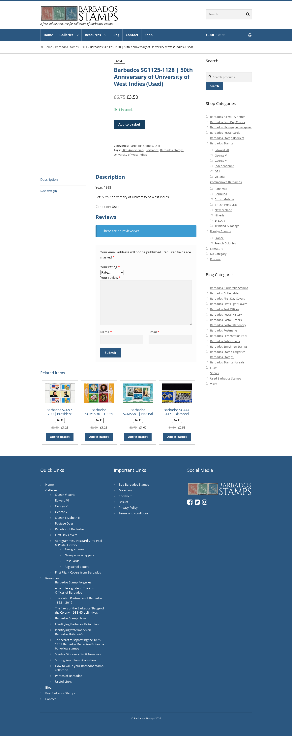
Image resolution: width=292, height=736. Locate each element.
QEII (84, 47)
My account (126, 490)
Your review (110, 277)
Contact (132, 35)
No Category (218, 254)
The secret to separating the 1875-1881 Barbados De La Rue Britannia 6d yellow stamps (79, 644)
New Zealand (223, 210)
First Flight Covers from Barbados (78, 572)
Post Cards (72, 561)
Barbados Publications (225, 341)
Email (154, 332)
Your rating (110, 267)
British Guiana (224, 199)
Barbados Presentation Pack (228, 336)
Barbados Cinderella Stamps (229, 288)
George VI (221, 160)
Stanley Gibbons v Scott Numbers (78, 654)
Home (48, 35)
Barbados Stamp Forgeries (227, 352)
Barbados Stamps (67, 47)
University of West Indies (130, 155)
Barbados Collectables (225, 293)
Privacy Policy (128, 507)
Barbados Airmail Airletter (227, 117)
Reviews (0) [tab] (48, 191)
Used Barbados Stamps (225, 378)
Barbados (152, 150)
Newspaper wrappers (79, 555)
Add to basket (129, 124)
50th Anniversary (133, 150)
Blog (115, 35)
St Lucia (220, 220)
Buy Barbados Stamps (60, 693)
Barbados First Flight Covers (228, 304)
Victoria (220, 177)
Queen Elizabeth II (67, 518)
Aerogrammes (74, 549)
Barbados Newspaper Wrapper (230, 127)
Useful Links (63, 681)
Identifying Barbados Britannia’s (77, 624)
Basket (123, 502)
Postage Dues (64, 523)
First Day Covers (66, 535)
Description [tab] (49, 179)
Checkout (125, 496)
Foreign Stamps (220, 231)
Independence (224, 166)
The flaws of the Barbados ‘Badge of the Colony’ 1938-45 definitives (79, 610)
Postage (215, 259)
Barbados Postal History (226, 314)
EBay (213, 368)
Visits (213, 384)
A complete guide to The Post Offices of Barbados (75, 590)
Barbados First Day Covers (227, 122)
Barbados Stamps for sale (227, 362)
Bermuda (221, 194)
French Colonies (225, 243)
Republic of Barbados (69, 529)
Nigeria (219, 215)
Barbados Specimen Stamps (229, 346)
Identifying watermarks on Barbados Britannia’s (73, 632)
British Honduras (226, 205)
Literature (216, 249)
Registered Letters (77, 567)
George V (221, 155)
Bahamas (221, 189)
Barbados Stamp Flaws (70, 618)
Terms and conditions (133, 513)
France (219, 238)
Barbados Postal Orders (226, 320)
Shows (214, 373)
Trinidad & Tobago (227, 226)
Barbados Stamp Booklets (227, 138)
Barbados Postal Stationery (228, 325)
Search (214, 86)
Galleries (66, 35)
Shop (149, 35)
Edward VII (222, 150)
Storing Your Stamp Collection (75, 660)
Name (106, 332)
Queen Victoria (65, 495)
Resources (93, 35)
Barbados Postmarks (223, 330)
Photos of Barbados (68, 676)
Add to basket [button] (60, 437)
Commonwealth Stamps (226, 182)
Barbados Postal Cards (225, 133)
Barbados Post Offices (224, 309)
